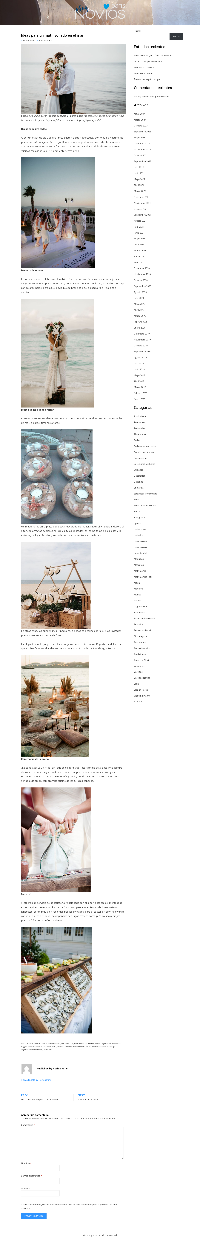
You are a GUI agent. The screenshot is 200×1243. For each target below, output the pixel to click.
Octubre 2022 (141, 155)
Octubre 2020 (141, 280)
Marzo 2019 (140, 387)
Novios (97, 1043)
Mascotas (139, 564)
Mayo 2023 (139, 137)
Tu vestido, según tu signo (147, 79)
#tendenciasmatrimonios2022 (76, 1046)
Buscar (137, 30)
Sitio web (25, 1188)
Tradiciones (140, 654)
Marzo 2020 (140, 315)
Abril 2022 (139, 185)
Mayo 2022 (139, 179)
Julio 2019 (139, 363)
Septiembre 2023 (142, 131)
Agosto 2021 (140, 220)
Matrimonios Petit (143, 576)
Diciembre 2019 (142, 333)
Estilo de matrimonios (51, 1043)
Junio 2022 (139, 173)
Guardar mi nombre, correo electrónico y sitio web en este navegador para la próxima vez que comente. (69, 1206)
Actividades (139, 428)
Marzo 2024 (140, 119)
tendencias (47, 1049)
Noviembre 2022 (142, 149)
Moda (137, 582)
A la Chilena (140, 416)
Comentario (28, 1124)
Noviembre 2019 (142, 339)
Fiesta (63, 1043)
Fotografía (139, 517)
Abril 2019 (139, 381)
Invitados (69, 1043)
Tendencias (116, 1043)
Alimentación (140, 434)
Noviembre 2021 (142, 203)
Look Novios (79, 1043)
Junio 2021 (139, 232)
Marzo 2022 (140, 191)
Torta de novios (142, 648)
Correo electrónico (31, 1175)
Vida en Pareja (141, 689)
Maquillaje (139, 558)
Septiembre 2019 (142, 351)
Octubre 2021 (141, 208)
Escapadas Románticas (145, 493)
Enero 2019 (139, 399)
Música (137, 594)
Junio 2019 (139, 369)
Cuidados (138, 469)
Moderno (138, 588)
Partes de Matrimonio (145, 618)
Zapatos (138, 701)
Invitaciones (140, 529)
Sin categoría (140, 636)
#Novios (60, 1046)
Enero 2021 (139, 262)
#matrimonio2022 (49, 1046)
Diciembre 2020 (142, 268)
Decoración (33, 1043)
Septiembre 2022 (142, 161)
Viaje (136, 683)
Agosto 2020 (140, 292)
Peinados (138, 624)
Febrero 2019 (140, 393)
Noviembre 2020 (142, 274)
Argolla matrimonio (144, 452)
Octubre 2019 (141, 345)
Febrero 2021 (140, 256)
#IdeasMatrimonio (34, 1046)
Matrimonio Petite (143, 73)
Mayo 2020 (139, 303)
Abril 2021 (139, 244)
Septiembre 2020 (142, 286)
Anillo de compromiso (145, 446)
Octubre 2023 (141, 125)
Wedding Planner (142, 695)
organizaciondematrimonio (31, 1049)
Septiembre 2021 (142, 214)
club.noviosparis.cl (109, 1235)
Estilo (41, 1043)
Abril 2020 (139, 309)
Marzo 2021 (140, 250)
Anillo (137, 440)
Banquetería (140, 457)
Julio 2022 (139, 167)
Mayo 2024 (139, 113)
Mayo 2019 (139, 375)
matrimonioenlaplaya (107, 1046)
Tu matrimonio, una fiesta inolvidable (153, 55)
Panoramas (140, 612)
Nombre (26, 1163)
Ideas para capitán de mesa (148, 61)
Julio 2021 (139, 226)
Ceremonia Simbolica (144, 463)
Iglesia (137, 523)
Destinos (138, 481)
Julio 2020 (139, 298)
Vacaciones (139, 666)
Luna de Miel (140, 553)
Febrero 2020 (140, 321)
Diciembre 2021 (142, 197)
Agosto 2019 (140, 357)
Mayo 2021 (139, 238)
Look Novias (140, 541)
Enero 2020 (139, 327)
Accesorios (139, 422)
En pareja (139, 487)
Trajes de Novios (142, 660)
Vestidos (138, 671)
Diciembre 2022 (142, 143)
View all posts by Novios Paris (36, 1079)
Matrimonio (89, 1043)
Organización (106, 1043)
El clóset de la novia (144, 67)
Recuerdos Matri (142, 630)
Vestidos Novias (142, 677)
